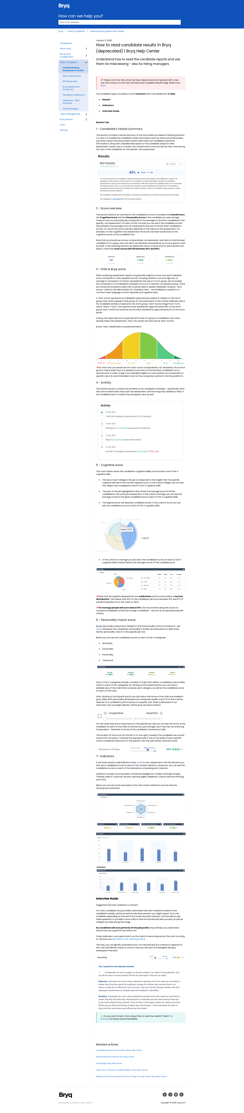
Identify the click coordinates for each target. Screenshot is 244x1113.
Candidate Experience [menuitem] (74, 94)
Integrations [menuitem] (66, 43)
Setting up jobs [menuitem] (70, 81)
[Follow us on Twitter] (170, 1095)
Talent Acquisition (76, 31)
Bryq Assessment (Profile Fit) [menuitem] (71, 88)
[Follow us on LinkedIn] (176, 1095)
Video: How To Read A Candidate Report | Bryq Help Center (122, 1070)
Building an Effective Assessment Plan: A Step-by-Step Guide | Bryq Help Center (131, 1076)
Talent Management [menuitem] (70, 114)
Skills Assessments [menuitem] (72, 75)
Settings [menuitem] (64, 130)
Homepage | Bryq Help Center (109, 1063)
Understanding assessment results (107, 31)
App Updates (86, 1102)
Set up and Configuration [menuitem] (66, 55)
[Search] (183, 22)
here (103, 85)
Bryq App (62, 1102)
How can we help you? (80, 16)
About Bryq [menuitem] (65, 48)
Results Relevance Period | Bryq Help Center (115, 1056)
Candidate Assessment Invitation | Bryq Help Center (119, 1050)
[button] (86, 48)
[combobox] (119, 22)
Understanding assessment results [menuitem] (73, 69)
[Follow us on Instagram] (181, 1095)
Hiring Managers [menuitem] (71, 108)
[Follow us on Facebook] (165, 1095)
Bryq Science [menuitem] (66, 119)
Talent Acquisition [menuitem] (68, 62)
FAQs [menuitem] (62, 124)
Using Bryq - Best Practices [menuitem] (71, 102)
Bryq (60, 31)
